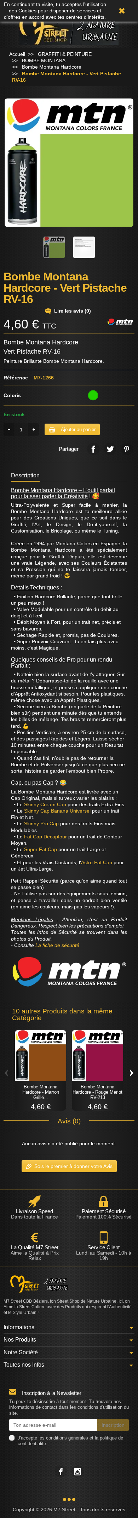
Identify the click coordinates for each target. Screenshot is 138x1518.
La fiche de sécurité (57, 945)
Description (25, 475)
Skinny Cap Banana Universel (57, 811)
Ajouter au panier (78, 429)
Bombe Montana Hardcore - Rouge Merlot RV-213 (97, 1092)
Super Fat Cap (40, 849)
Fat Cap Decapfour (45, 836)
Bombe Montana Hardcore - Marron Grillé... (40, 1092)
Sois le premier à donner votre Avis (73, 1166)
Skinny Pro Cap (41, 823)
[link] (93, 449)
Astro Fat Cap (96, 862)
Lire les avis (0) (72, 311)
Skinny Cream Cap (45, 804)
